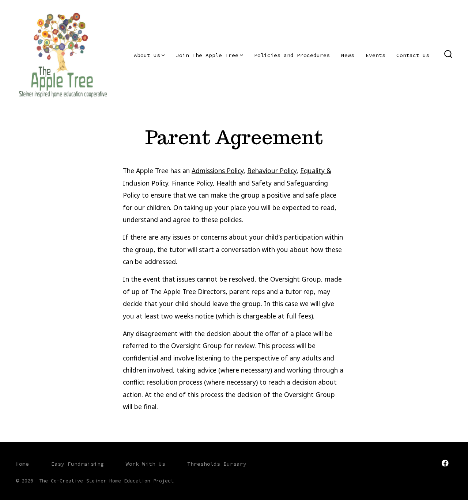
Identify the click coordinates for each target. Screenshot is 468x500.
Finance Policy (192, 183)
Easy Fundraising (77, 464)
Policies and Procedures (292, 55)
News (347, 55)
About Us (147, 55)
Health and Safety (244, 183)
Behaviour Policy (272, 170)
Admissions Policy (218, 170)
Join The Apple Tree (207, 55)
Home (22, 464)
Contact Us (412, 55)
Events (375, 55)
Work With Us (145, 464)
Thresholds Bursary (216, 464)
